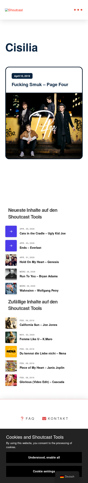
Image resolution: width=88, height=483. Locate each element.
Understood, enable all (44, 457)
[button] (78, 10)
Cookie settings (44, 471)
